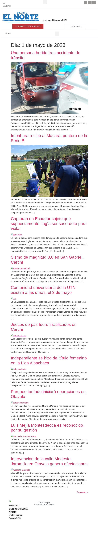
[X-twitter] (17, 524)
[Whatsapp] (17, 530)
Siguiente (82, 492)
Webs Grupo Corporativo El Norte (44, 503)
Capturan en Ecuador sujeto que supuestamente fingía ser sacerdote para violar (49, 223)
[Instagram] (24, 524)
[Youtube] (94, 2)
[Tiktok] (11, 530)
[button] (57, 34)
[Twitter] (90, 2)
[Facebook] (85, 2)
